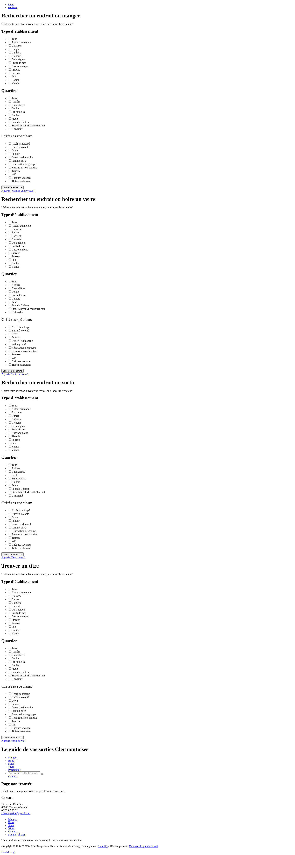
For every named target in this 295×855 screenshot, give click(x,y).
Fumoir (15, 153)
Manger (12, 819)
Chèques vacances (21, 177)
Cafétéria (16, 52)
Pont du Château (21, 122)
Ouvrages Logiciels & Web (143, 846)
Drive (15, 150)
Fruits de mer (19, 62)
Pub (14, 76)
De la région (18, 59)
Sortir (11, 825)
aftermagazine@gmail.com (15, 813)
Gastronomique (20, 66)
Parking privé (19, 160)
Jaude (15, 118)
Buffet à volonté (20, 147)
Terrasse (16, 170)
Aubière (16, 101)
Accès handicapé (21, 143)
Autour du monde (21, 42)
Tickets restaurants (21, 181)
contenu (12, 7)
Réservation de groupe (24, 164)
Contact (12, 776)
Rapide (15, 79)
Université (17, 128)
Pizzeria (16, 69)
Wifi (14, 174)
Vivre (11, 828)
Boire (11, 822)
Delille (15, 108)
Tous (14, 38)
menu (11, 4)
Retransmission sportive (24, 167)
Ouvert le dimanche (22, 157)
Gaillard (16, 115)
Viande (15, 83)
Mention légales (16, 834)
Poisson (16, 73)
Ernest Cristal (19, 111)
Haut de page (8, 852)
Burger (15, 49)
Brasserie (17, 45)
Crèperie (16, 56)
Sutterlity (103, 846)
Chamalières (18, 105)
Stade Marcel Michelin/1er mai (28, 125)
